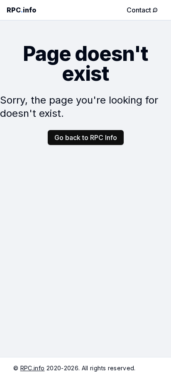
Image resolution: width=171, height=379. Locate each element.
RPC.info (32, 368)
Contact (139, 10)
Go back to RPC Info (85, 137)
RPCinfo (21, 10)
